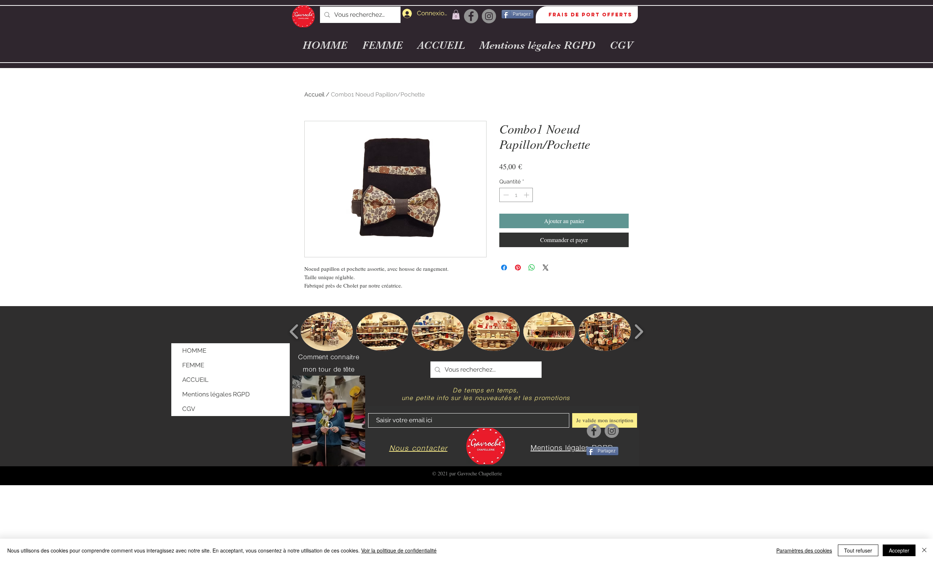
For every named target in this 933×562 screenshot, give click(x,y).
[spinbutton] (516, 195)
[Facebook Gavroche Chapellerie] (471, 16)
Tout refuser (858, 550)
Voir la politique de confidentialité (399, 550)
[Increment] (527, 195)
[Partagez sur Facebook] (504, 267)
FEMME (193, 365)
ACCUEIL (195, 379)
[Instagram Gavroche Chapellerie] (489, 16)
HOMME (194, 350)
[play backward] (294, 331)
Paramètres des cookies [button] (804, 550)
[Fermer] (924, 550)
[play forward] (639, 331)
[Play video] (328, 424)
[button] (456, 14)
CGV (188, 408)
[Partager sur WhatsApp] (531, 267)
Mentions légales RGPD (216, 394)
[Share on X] (545, 267)
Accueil (314, 94)
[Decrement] (505, 195)
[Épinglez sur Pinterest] (518, 267)
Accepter (899, 550)
